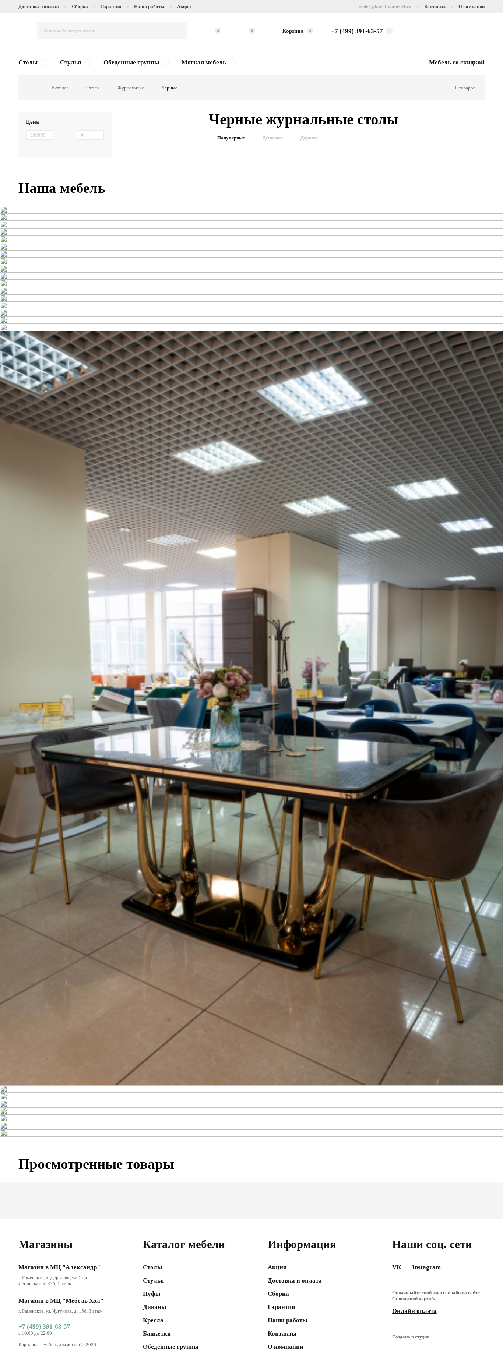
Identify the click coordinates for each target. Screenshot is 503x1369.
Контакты (435, 6)
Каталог (60, 88)
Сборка (80, 6)
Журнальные (130, 88)
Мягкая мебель (204, 62)
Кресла (153, 1320)
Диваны (154, 1306)
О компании (471, 6)
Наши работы (149, 6)
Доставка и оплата (38, 6)
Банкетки (157, 1333)
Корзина (296, 31)
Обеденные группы (131, 62)
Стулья (70, 62)
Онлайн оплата (414, 1311)
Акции (184, 6)
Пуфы (151, 1293)
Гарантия (111, 6)
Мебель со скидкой (457, 62)
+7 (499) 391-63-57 (44, 1326)
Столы (28, 62)
